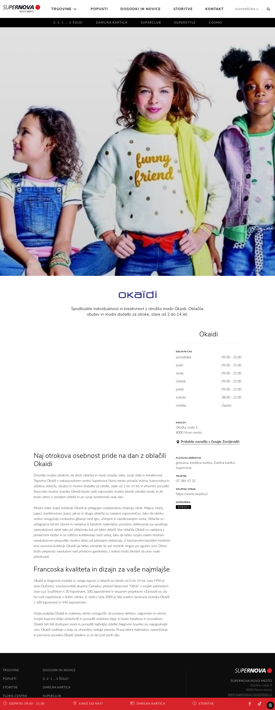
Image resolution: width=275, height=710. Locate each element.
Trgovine (61, 9)
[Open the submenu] (75, 9)
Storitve (183, 9)
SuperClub (151, 22)
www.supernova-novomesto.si (250, 694)
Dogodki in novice (140, 9)
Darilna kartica (112, 22)
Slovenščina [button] (245, 9)
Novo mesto (26, 11)
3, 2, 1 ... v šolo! (68, 22)
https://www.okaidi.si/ (192, 494)
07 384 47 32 (185, 481)
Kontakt (214, 9)
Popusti (99, 9)
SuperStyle (185, 22)
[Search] (267, 9)
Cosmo (215, 22)
